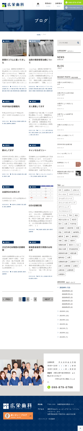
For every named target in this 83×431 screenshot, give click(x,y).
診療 (9, 176)
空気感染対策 (73, 249)
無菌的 (34, 90)
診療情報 (67, 266)
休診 (15, 174)
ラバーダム (23, 86)
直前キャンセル (74, 245)
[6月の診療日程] (41, 194)
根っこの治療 (10, 88)
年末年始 (14, 121)
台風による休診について (65, 135)
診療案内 (13, 123)
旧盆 (22, 204)
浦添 (5, 123)
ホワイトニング (63, 207)
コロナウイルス (74, 194)
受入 (42, 276)
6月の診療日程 (35, 206)
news (7, 41)
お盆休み (14, 204)
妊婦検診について (63, 162)
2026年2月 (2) (67, 307)
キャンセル (41, 174)
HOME (39, 34)
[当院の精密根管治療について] (41, 48)
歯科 (43, 88)
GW (13, 271)
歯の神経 (16, 88)
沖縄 (20, 88)
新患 (49, 276)
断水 (23, 174)
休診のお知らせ (63, 219)
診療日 (75, 266)
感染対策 (70, 228)
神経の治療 (9, 90)
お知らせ (76, 190)
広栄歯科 (4, 88)
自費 (44, 90)
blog (34, 41)
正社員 (43, 132)
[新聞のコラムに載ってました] (14, 48)
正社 (40, 132)
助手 (47, 130)
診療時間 (8, 123)
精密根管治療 (16, 90)
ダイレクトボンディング (66, 203)
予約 (13, 174)
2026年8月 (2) (67, 291)
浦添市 (23, 88)
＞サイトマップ (42, 419)
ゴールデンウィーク (65, 198)
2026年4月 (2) (67, 300)
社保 (34, 134)
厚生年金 (50, 130)
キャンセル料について (64, 153)
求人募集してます (36, 106)
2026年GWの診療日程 (64, 144)
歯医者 (40, 88)
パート (39, 130)
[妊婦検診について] (78, 164)
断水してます (8, 150)
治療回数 (50, 88)
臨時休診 (61, 257)
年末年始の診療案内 (11, 106)
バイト (43, 130)
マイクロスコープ (16, 86)
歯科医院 (20, 271)
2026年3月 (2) (67, 304)
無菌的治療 (62, 245)
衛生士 (37, 134)
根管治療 (36, 88)
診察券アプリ (74, 262)
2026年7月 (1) (67, 294)
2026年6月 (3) (67, 297)
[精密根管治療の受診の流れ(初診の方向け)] (78, 173)
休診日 (74, 219)
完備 (32, 132)
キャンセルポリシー (37, 150)
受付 (30, 132)
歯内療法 (76, 232)
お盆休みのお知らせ (11, 192)
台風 (65, 224)
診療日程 (61, 270)
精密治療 (73, 253)
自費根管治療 (23, 90)
